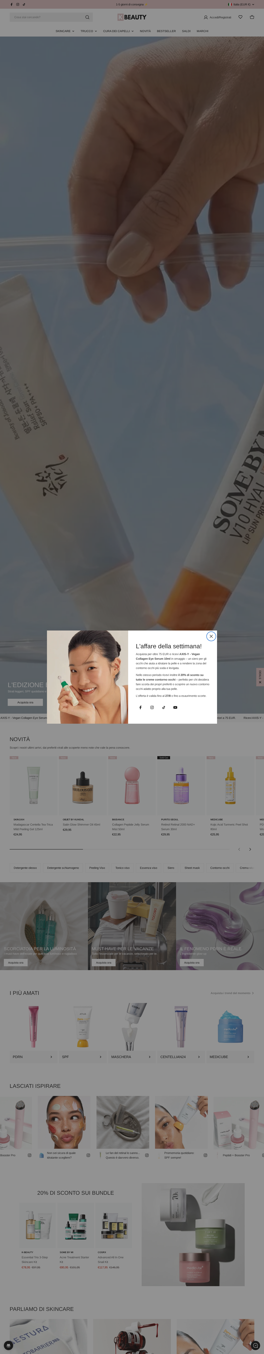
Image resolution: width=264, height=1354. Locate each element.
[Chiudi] (211, 636)
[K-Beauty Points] (8, 1345)
